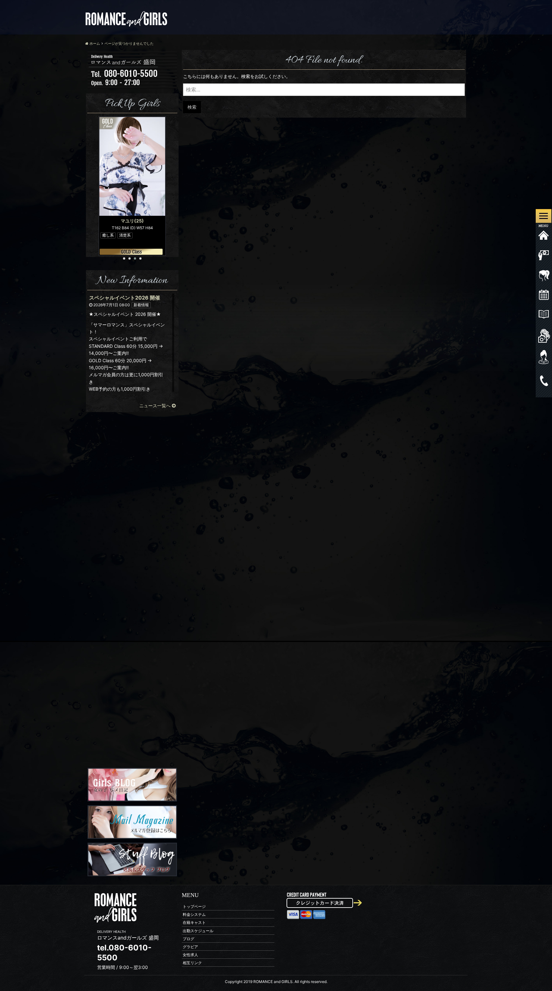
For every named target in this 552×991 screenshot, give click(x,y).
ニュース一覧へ (155, 405)
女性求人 (190, 954)
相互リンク (192, 962)
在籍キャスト (194, 922)
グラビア (190, 946)
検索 (192, 107)
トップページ (194, 906)
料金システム (194, 914)
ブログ (188, 938)
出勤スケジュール (198, 930)
